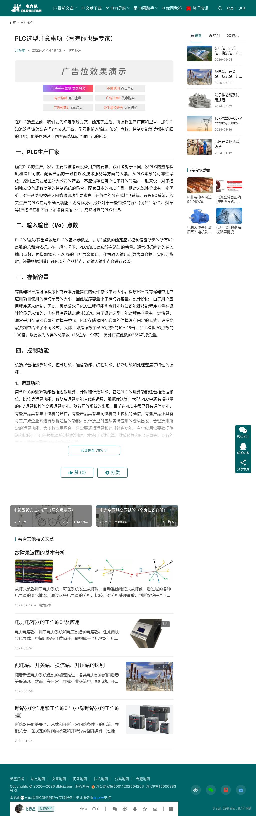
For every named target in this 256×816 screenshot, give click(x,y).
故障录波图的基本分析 (40, 553)
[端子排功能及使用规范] (199, 100)
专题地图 (143, 779)
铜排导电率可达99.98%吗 (199, 199)
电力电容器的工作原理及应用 (47, 622)
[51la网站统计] (98, 797)
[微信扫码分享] (115, 808)
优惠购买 (68, 88)
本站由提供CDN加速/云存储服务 (41, 797)
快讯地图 (101, 779)
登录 (230, 8)
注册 (242, 8)
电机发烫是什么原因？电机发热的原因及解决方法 (199, 229)
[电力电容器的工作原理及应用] (150, 633)
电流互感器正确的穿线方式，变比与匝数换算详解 (228, 199)
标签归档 (17, 779)
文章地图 (59, 779)
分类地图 (122, 779)
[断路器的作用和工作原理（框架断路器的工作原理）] (150, 719)
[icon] (196, 790)
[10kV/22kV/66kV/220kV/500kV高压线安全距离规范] (199, 124)
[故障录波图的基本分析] (94, 571)
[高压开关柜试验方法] (199, 147)
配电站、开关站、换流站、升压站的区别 (60, 665)
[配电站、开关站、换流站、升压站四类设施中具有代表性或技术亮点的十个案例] (199, 53)
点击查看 (120, 88)
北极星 (20, 50)
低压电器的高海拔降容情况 (228, 229)
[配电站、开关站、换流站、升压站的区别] (150, 676)
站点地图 (38, 779)
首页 (13, 23)
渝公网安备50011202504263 (120, 786)
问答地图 (80, 779)
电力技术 (75, 50)
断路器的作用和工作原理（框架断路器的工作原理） (67, 712)
